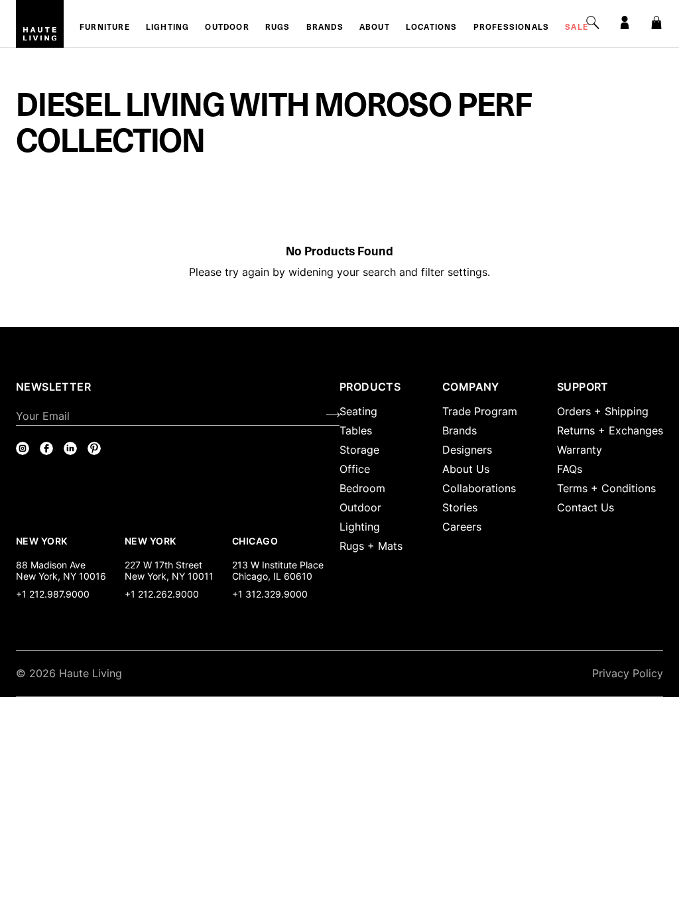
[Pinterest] (94, 448)
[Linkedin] (70, 448)
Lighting (168, 28)
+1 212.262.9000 (162, 594)
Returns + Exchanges (610, 430)
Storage (359, 449)
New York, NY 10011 (169, 576)
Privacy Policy (627, 673)
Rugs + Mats (371, 545)
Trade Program (479, 411)
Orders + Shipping (602, 411)
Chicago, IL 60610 (272, 576)
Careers (461, 526)
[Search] (593, 22)
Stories (459, 507)
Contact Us (585, 507)
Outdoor (227, 28)
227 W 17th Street (163, 564)
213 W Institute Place (278, 564)
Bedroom (362, 488)
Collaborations (479, 488)
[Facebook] (46, 448)
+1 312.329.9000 (270, 594)
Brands (324, 28)
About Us (465, 469)
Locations (432, 28)
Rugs (277, 28)
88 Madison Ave (51, 564)
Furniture (105, 28)
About (374, 28)
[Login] (625, 22)
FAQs (569, 469)
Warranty (579, 449)
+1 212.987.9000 (53, 594)
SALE (576, 28)
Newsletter (53, 386)
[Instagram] (22, 448)
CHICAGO (255, 540)
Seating (358, 411)
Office (355, 469)
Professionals (511, 28)
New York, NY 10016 (61, 576)
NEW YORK (43, 540)
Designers (467, 449)
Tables (356, 430)
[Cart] (656, 22)
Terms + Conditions (606, 488)
